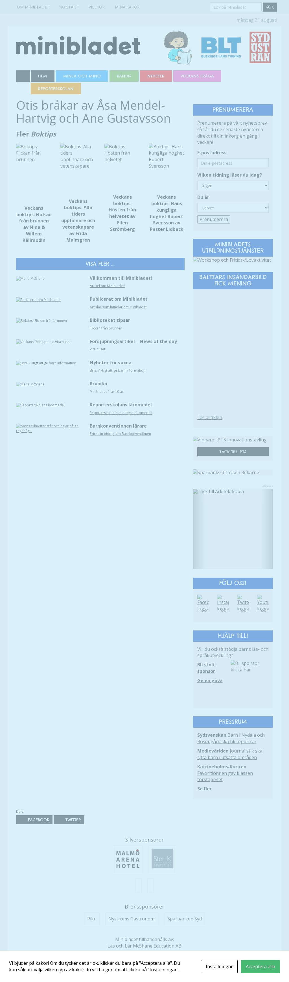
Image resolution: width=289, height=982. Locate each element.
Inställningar (219, 966)
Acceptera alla (260, 966)
